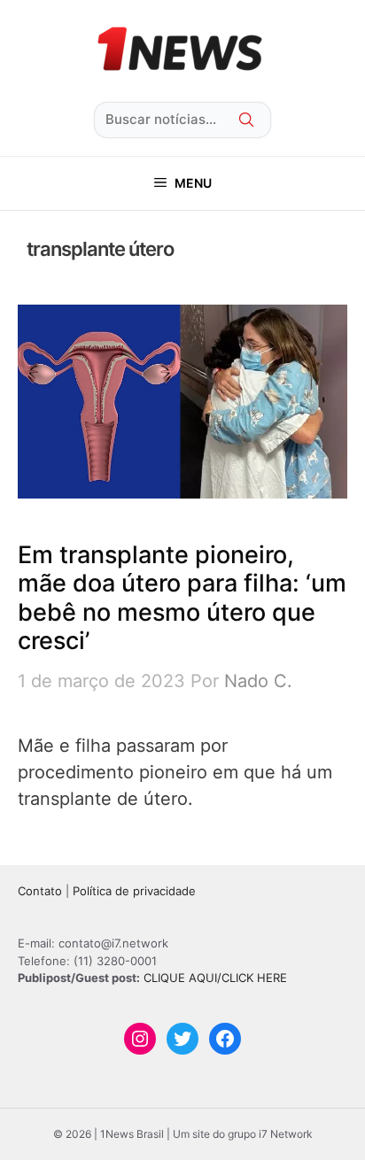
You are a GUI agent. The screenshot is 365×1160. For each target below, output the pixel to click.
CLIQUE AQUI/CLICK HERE (215, 978)
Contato (40, 891)
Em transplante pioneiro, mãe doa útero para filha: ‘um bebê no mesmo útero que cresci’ (182, 597)
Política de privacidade (134, 891)
